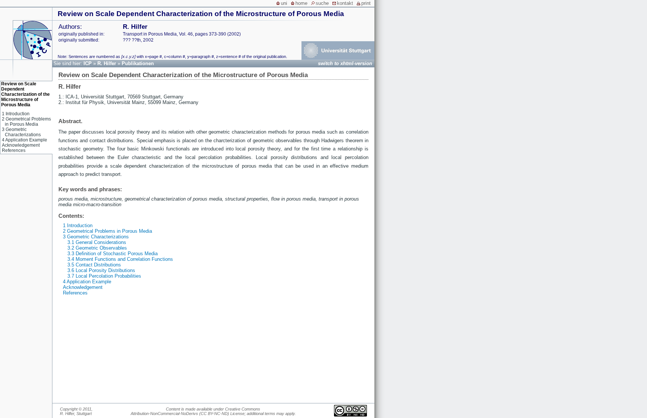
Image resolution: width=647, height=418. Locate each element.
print (366, 3)
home (301, 3)
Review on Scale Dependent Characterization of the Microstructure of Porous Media (201, 14)
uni (284, 3)
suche (322, 3)
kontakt (345, 3)
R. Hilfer (106, 63)
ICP (87, 63)
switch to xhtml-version (345, 63)
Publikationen (138, 63)
